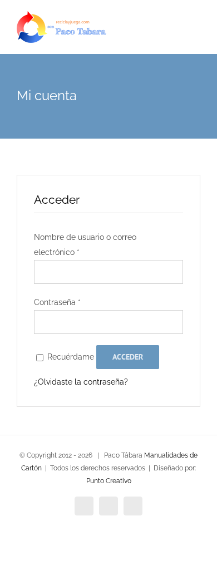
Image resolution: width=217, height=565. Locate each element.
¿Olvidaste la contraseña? (81, 381)
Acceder (127, 357)
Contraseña (57, 302)
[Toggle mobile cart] (175, 34)
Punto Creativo (108, 481)
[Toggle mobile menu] (195, 34)
